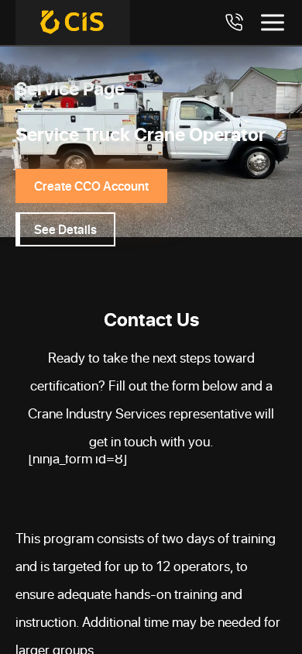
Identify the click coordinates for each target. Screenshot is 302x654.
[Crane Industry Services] (72, 22)
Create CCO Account (91, 185)
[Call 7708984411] (234, 22)
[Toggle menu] (273, 22)
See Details (65, 229)
